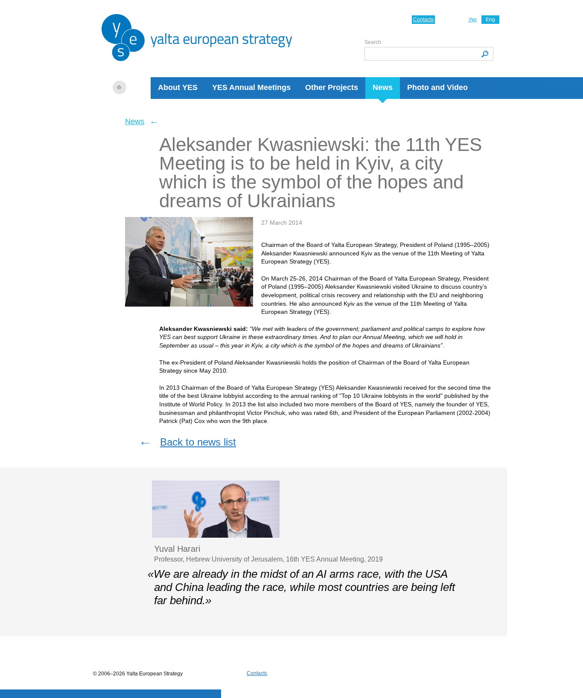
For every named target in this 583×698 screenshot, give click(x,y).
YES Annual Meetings (251, 87)
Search (372, 42)
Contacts (423, 20)
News (383, 87)
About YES (178, 87)
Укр (473, 20)
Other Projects (331, 87)
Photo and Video (437, 87)
